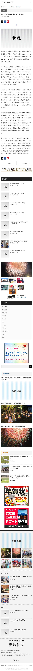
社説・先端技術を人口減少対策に (18, 222)
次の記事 (25, 163)
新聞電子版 (16, 665)
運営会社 (30, 665)
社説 (8, 16)
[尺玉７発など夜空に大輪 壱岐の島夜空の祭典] (16, 553)
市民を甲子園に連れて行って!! (18, 629)
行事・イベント (5, 331)
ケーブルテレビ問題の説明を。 (18, 203)
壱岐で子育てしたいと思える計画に (19, 610)
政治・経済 (4, 306)
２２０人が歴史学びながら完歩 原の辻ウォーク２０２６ (21, 467)
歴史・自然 (4, 312)
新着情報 (4, 315)
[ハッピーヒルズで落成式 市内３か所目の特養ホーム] (4, 280)
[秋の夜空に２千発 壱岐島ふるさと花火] (16, 269)
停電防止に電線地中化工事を (17, 250)
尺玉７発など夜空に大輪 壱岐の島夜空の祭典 (13, 426)
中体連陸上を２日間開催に (17, 231)
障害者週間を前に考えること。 (18, 183)
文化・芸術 (4, 309)
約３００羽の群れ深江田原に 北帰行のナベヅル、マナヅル (21, 477)
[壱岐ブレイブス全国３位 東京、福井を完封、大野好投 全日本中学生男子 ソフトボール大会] (16, 563)
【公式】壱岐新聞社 (7, 2)
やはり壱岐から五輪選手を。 (17, 212)
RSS (19, 660)
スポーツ (4, 334)
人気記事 (4, 319)
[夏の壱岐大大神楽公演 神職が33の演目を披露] (6, 563)
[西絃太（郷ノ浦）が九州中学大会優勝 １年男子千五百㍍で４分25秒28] (16, 540)
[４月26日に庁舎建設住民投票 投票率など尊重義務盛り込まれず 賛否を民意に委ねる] (12, 280)
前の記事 (10, 163)
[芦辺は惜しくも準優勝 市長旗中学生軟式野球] (4, 287)
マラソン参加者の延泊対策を (17, 620)
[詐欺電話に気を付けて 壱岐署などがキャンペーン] (27, 563)
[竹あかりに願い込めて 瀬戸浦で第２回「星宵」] (6, 553)
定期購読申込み (4, 665)
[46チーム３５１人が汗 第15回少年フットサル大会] (20, 287)
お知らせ (4, 325)
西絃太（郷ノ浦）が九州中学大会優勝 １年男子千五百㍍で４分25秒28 (16, 378)
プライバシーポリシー (24, 665)
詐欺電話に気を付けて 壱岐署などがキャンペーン (21, 577)
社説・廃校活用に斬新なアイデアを (19, 241)
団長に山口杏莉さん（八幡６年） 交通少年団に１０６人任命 (21, 586)
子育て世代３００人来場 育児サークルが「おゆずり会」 (21, 596)
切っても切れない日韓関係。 (17, 193)
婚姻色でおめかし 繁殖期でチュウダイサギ (21, 457)
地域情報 (4, 328)
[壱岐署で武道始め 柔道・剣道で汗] (12, 290)
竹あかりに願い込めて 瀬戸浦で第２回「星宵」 (13, 403)
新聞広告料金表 (10, 665)
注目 (3, 322)
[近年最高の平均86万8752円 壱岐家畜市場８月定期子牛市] (27, 553)
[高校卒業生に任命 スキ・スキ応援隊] (20, 280)
